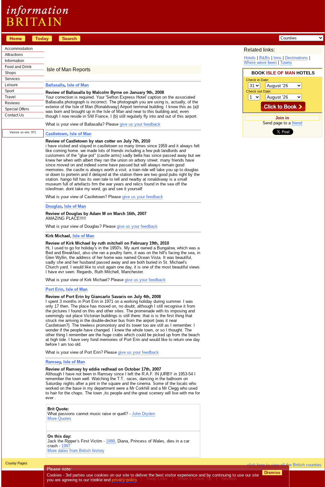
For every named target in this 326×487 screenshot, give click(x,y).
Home (16, 38)
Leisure (11, 85)
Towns (286, 62)
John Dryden (143, 413)
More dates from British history (75, 450)
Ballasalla (55, 85)
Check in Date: (257, 80)
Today (42, 38)
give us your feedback (140, 124)
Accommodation (19, 48)
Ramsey (53, 361)
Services (12, 79)
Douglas (54, 206)
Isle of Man (78, 85)
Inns (277, 57)
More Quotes (59, 418)
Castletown (56, 133)
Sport (9, 91)
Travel (10, 97)
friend (297, 123)
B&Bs (264, 57)
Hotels (250, 57)
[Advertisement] (123, 426)
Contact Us (14, 115)
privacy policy (124, 479)
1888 (110, 441)
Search (69, 38)
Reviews (12, 103)
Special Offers (17, 109)
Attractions (14, 54)
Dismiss (272, 472)
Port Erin (54, 289)
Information (14, 61)
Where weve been (260, 62)
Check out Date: (258, 91)
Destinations (296, 57)
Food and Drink (18, 67)
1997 (65, 445)
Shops (10, 73)
